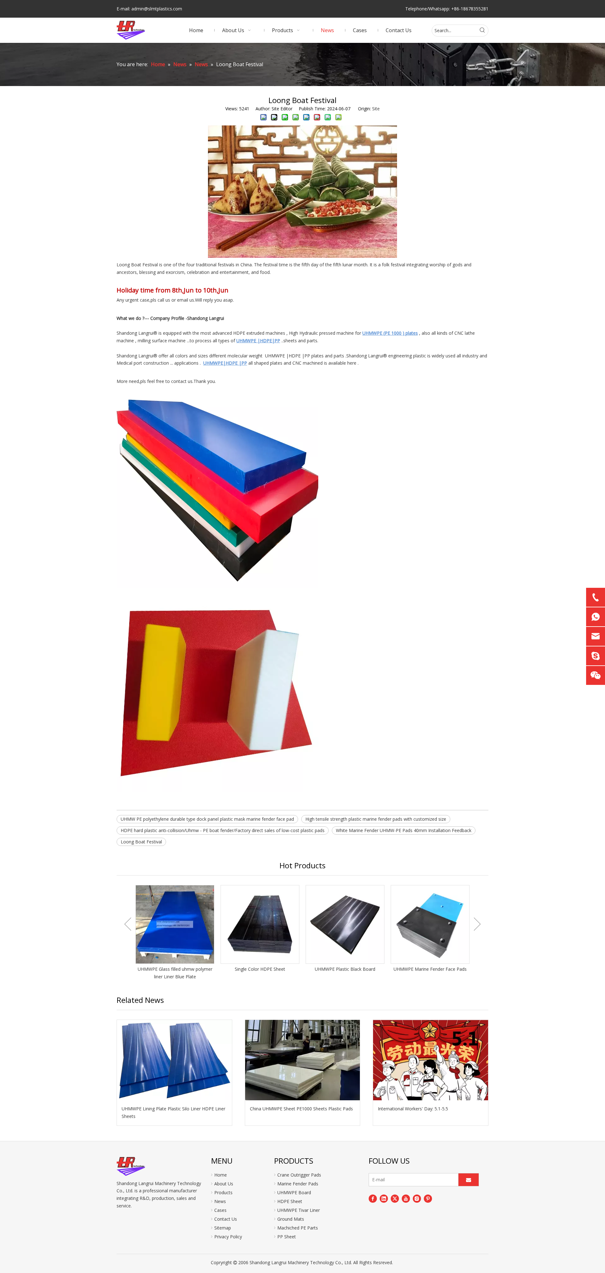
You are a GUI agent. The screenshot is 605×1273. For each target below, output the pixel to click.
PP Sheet (286, 1237)
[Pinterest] (428, 1199)
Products (223, 1192)
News (220, 1201)
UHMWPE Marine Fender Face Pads (430, 969)
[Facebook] (373, 1199)
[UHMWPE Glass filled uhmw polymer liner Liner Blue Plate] (175, 924)
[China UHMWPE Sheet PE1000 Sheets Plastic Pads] (302, 1060)
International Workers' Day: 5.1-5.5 (413, 1109)
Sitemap (222, 1228)
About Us (223, 1184)
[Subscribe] (468, 1179)
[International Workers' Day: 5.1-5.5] (430, 1060)
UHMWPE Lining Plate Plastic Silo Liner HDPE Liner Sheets (173, 1112)
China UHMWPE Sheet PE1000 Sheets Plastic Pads (301, 1109)
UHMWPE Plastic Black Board (345, 969)
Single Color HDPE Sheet (260, 969)
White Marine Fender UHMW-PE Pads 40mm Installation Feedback (403, 830)
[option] (174, 933)
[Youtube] (406, 1199)
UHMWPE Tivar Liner (298, 1210)
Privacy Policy (228, 1237)
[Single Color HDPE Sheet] (260, 924)
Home (220, 1175)
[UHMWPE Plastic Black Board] (345, 924)
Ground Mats (290, 1219)
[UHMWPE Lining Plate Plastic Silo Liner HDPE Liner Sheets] (174, 1060)
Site (376, 109)
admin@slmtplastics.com (156, 9)
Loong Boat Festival (141, 842)
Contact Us (225, 1219)
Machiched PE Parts (297, 1228)
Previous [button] (127, 924)
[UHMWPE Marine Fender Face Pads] (430, 924)
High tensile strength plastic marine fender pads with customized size (375, 819)
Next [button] (477, 924)
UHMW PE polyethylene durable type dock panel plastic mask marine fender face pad (207, 819)
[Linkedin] (384, 1199)
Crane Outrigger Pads (299, 1175)
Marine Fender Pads (297, 1184)
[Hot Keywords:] (482, 30)
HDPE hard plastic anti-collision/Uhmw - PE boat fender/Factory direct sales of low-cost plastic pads (223, 830)
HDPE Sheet (289, 1201)
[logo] (131, 1166)
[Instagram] (417, 1199)
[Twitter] (395, 1199)
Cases (220, 1210)
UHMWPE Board (294, 1192)
